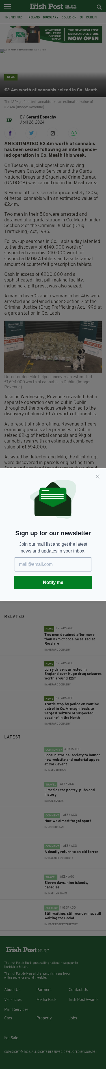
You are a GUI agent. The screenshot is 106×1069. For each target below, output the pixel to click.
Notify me (53, 582)
